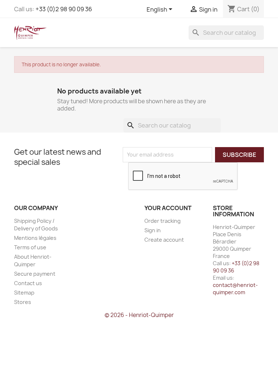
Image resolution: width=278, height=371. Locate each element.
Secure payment (34, 273)
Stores (22, 302)
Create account (164, 239)
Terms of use (30, 247)
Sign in (152, 230)
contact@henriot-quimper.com (235, 289)
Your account (167, 208)
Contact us (28, 283)
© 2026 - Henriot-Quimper (139, 315)
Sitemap (24, 292)
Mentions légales (35, 237)
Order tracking (162, 220)
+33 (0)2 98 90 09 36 (63, 9)
